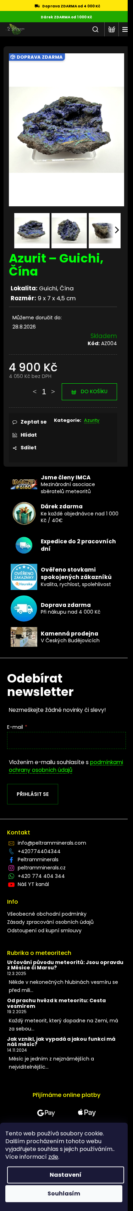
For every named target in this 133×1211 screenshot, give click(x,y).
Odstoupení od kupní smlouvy (44, 930)
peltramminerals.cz (42, 867)
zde (53, 1157)
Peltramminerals (38, 859)
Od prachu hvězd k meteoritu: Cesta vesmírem (56, 1003)
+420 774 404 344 (41, 876)
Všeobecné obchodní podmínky (47, 913)
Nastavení (66, 1175)
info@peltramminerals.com (52, 842)
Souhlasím (64, 1193)
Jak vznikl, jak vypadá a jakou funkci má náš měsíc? (61, 1041)
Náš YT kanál (33, 884)
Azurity (91, 420)
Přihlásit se (33, 794)
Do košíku (94, 391)
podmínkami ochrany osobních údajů (66, 766)
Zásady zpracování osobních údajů (50, 922)
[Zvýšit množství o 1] (53, 388)
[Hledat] (95, 29)
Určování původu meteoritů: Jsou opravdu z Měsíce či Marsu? (65, 965)
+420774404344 (39, 851)
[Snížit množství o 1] (35, 388)
